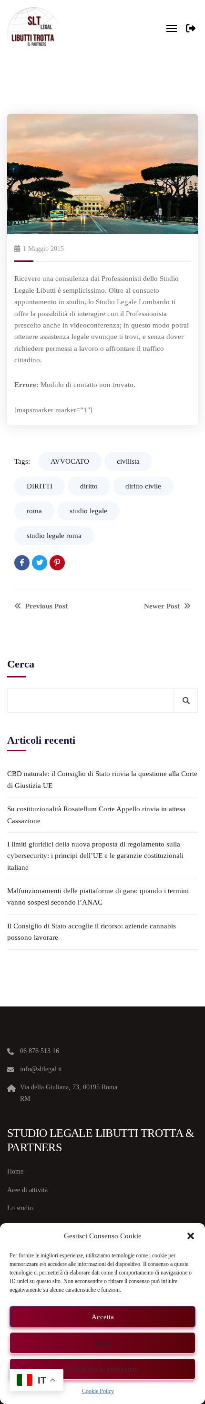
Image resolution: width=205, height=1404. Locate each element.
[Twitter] (39, 562)
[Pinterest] (57, 562)
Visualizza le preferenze (102, 1369)
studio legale (88, 511)
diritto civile (143, 486)
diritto (89, 486)
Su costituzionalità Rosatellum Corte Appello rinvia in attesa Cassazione (96, 814)
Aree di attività (27, 1190)
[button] (190, 1236)
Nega (103, 1343)
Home (15, 1171)
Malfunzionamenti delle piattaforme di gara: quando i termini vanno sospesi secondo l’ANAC (98, 896)
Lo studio (20, 1208)
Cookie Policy (98, 1391)
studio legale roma (54, 535)
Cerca (20, 664)
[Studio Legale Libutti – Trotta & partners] (32, 28)
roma (34, 511)
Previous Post (45, 606)
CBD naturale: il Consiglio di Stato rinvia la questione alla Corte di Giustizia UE (102, 779)
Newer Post (163, 606)
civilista (128, 461)
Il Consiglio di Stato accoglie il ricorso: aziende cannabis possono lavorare (91, 931)
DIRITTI (39, 486)
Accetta (103, 1317)
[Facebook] (22, 562)
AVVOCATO (70, 461)
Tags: (22, 461)
